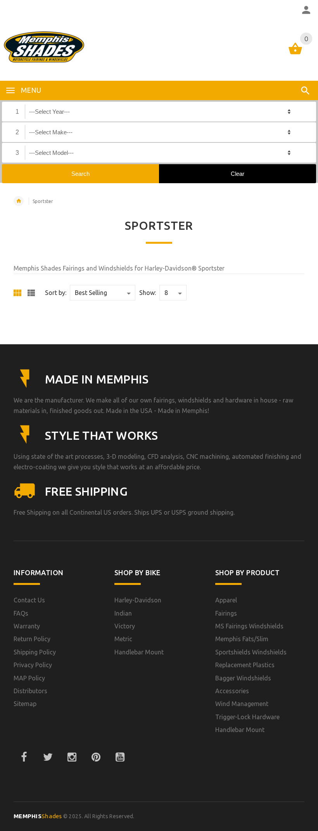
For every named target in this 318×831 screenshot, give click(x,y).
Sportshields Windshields (251, 652)
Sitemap (25, 703)
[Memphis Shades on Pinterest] (96, 757)
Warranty (27, 626)
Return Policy (32, 638)
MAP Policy (29, 678)
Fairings (226, 613)
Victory (124, 626)
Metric (123, 638)
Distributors (30, 690)
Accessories (232, 690)
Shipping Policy (35, 652)
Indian (123, 613)
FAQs (21, 613)
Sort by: (55, 292)
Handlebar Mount (139, 652)
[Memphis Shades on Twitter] (48, 757)
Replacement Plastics (245, 664)
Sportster (43, 201)
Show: (147, 292)
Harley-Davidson (137, 600)
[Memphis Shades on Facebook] (24, 757)
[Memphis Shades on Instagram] (72, 757)
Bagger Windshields (243, 678)
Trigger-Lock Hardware (247, 716)
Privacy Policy (33, 664)
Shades (38, 816)
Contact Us (29, 600)
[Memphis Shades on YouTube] (120, 757)
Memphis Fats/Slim (241, 638)
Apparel (226, 600)
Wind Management (241, 703)
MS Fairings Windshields (249, 626)
